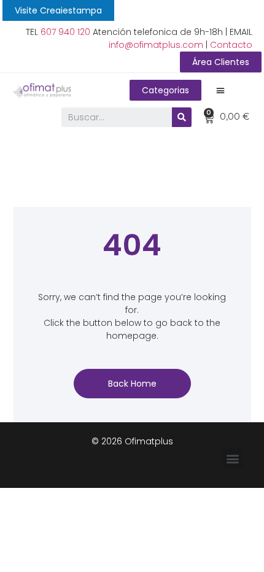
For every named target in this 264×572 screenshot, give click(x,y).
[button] (58, 10)
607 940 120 (65, 32)
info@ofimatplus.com (156, 45)
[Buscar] (182, 117)
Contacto (231, 45)
